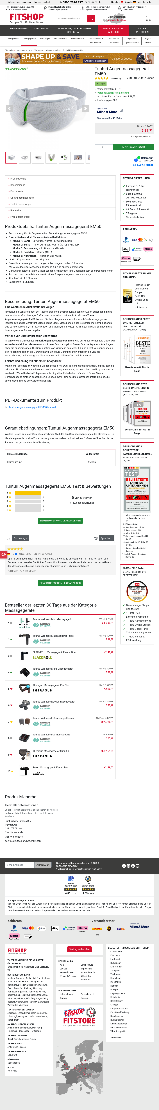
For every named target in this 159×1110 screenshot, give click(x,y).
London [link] (31, 1016)
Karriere (37, 2)
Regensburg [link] (42, 998)
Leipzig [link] (24, 995)
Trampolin (115, 970)
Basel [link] (10, 1039)
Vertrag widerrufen (79, 949)
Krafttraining (41, 28)
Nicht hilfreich (29, 571)
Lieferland (115, 2)
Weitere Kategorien (142, 30)
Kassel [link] (42, 991)
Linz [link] (37, 967)
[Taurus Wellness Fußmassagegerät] (24, 737)
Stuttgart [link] (44, 1002)
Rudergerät (115, 963)
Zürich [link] (33, 1039)
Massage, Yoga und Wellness (113, 30)
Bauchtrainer (116, 1016)
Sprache (129, 2)
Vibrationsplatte (118, 1031)
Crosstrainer (116, 951)
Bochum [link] (45, 978)
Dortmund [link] (12, 985)
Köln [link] (18, 995)
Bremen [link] (40, 981)
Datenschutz (87, 965)
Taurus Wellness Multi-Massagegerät (53, 668)
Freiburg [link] (28, 988)
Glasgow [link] (22, 1016)
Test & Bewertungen (21, 204)
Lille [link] (9, 1055)
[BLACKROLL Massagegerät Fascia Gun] (24, 655)
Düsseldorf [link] (32, 985)
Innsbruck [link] (18, 967)
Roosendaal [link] (24, 1031)
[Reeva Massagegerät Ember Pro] (24, 770)
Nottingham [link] (13, 1020)
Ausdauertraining (17, 28)
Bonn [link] (10, 981)
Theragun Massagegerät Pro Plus (51, 685)
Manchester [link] (41, 1016)
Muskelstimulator (118, 1027)
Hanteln (114, 986)
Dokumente (16, 191)
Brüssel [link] (22, 1047)
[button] (11, 158)
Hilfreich (14, 571)
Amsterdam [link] (13, 1027)
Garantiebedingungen (22, 197)
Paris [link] (14, 1055)
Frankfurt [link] (18, 988)
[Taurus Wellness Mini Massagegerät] (24, 622)
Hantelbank (116, 978)
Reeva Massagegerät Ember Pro (50, 767)
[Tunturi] (16, 68)
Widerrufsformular (68, 976)
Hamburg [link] (37, 988)
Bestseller (15, 210)
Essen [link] (10, 988)
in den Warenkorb (133, 147)
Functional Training (119, 1012)
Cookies (63, 968)
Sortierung (19, 538)
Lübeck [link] (32, 995)
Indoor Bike (115, 982)
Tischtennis (115, 974)
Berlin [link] (29, 978)
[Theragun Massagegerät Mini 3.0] (24, 754)
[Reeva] (42, 773)
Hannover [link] (12, 991)
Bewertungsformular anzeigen (60, 520)
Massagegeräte (53, 50)
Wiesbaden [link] (12, 1005)
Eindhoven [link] (12, 1031)
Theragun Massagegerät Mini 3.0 (51, 751)
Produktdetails (18, 178)
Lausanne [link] (24, 1039)
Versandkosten (67, 972)
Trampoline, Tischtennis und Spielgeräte (74, 30)
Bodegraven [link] (25, 1027)
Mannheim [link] (42, 995)
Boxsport (114, 989)
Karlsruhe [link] (33, 991)
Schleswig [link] (34, 1002)
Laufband (115, 959)
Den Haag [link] (37, 1027)
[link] (126, 239)
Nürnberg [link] (30, 998)
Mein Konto (143, 2)
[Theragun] (42, 690)
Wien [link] (9, 970)
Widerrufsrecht (88, 972)
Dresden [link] (22, 985)
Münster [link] (21, 998)
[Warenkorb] (149, 18)
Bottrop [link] (17, 981)
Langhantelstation (119, 1008)
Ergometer (115, 955)
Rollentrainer (116, 1001)
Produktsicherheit (20, 216)
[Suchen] (91, 18)
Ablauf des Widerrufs (86, 978)
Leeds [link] (20, 1013)
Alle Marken (116, 1037)
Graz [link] (9, 967)
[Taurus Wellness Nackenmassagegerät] (24, 704)
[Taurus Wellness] (42, 625)
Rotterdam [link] (36, 1031)
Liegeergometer (117, 993)
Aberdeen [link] (12, 1013)
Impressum (27, 2)
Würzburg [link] (23, 1005)
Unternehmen (14, 2)
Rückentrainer (117, 1020)
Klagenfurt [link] (29, 967)
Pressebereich (87, 994)
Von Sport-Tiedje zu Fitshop (21, 900)
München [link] (11, 998)
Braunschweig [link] (29, 981)
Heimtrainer (116, 997)
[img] (121, 110)
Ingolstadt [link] (23, 991)
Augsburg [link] (20, 978)
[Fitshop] (26, 18)
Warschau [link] (12, 1070)
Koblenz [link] (11, 995)
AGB (62, 965)
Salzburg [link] (44, 967)
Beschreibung (17, 185)
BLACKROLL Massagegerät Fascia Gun (54, 652)
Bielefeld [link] (36, 978)
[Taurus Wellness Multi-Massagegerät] (24, 672)
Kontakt (46, 2)
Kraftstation (116, 966)
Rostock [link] (11, 1002)
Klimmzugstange (118, 1023)
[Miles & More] (139, 925)
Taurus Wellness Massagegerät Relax (53, 635)
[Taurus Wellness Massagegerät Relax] (24, 639)
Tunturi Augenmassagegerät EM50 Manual (32, 407)
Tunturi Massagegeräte (73, 50)
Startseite (9, 50)
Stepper (114, 1004)
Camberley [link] (42, 1013)
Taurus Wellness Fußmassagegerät (52, 734)
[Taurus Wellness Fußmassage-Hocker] (24, 721)
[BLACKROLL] (42, 657)
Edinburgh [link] (12, 1016)
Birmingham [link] (30, 1013)
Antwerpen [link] (12, 1047)
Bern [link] (16, 1039)
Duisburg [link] (42, 985)
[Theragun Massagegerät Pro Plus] (24, 688)
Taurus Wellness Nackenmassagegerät (54, 701)
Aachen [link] (11, 978)
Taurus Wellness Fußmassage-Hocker (53, 718)
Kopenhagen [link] (13, 1063)
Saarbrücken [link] (22, 1002)
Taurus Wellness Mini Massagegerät (52, 619)
